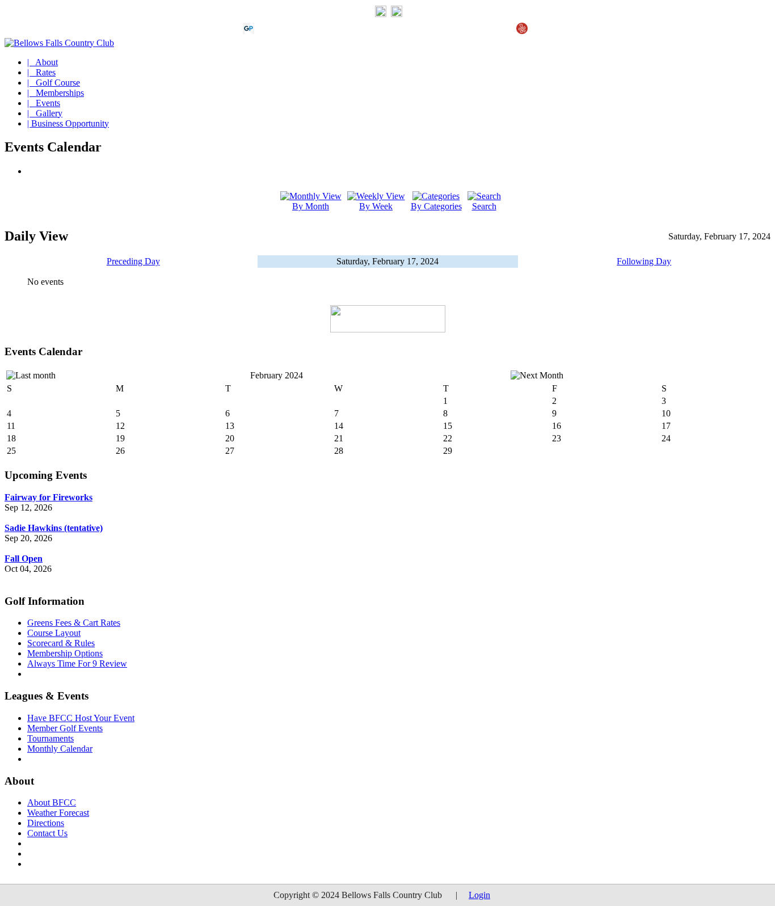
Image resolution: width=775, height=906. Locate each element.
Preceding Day (133, 261)
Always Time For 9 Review (77, 663)
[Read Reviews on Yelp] (522, 31)
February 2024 (276, 375)
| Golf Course (53, 82)
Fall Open (24, 558)
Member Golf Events (65, 728)
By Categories (436, 206)
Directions (45, 823)
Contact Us (47, 833)
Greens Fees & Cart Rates (73, 622)
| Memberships (55, 93)
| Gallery (44, 113)
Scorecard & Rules (61, 643)
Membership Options (65, 653)
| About (42, 62)
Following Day (644, 261)
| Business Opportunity (68, 123)
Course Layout (54, 633)
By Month (310, 206)
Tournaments (50, 738)
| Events (43, 103)
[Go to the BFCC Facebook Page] (396, 14)
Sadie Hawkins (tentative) (54, 528)
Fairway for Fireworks (48, 497)
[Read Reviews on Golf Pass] (248, 31)
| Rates (41, 72)
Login (479, 895)
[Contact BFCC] (380, 14)
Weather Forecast (58, 812)
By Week (376, 206)
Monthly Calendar (59, 748)
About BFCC (51, 802)
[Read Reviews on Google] (266, 31)
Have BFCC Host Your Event (80, 718)
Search (484, 206)
